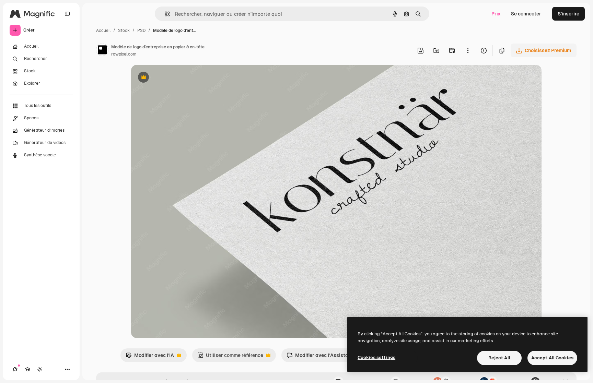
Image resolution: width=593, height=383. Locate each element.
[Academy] (27, 369)
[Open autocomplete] (164, 13)
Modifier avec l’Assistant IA (323, 357)
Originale (176, 78)
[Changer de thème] (39, 369)
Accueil (103, 30)
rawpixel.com (124, 54)
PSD (141, 30)
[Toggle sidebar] (67, 13)
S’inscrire (568, 14)
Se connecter (526, 14)
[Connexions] (15, 369)
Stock (124, 30)
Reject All (499, 358)
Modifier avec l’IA (150, 357)
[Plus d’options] (468, 50)
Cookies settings (376, 357)
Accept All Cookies (552, 358)
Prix (496, 14)
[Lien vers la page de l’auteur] (102, 51)
